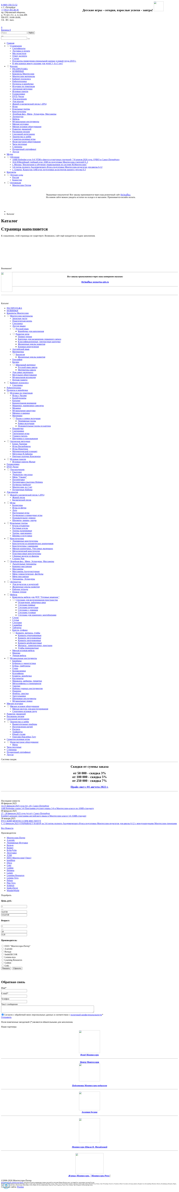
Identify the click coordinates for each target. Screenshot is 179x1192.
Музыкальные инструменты (25, 121)
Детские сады (16, 175)
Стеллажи (17, 622)
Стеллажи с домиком (28, 610)
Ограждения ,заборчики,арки (32, 602)
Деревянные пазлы (27, 421)
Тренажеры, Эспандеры (23, 579)
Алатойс (11, 840)
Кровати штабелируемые (30, 643)
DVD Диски (18, 96)
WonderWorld (13, 890)
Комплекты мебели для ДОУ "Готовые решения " (35, 597)
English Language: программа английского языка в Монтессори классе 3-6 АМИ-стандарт (43, 816)
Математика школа (27, 370)
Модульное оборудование (24, 375)
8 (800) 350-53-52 (9, 5)
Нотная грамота (19, 380)
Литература (17, 116)
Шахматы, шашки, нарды (24, 520)
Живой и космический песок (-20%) (29, 104)
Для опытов (18, 101)
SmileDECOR (10, 954)
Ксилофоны (18, 673)
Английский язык (20, 349)
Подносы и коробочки (23, 84)
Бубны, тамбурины (21, 666)
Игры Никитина (20, 449)
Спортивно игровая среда (24, 711)
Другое (15, 152)
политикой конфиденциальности (86, 1015)
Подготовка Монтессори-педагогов (89, 1085)
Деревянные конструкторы (25, 541)
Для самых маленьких (22, 372)
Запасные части (19, 318)
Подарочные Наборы (22, 489)
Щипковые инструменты (24, 698)
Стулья (15, 620)
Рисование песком (21, 131)
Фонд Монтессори (89, 1055)
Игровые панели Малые (23, 461)
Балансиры (17, 505)
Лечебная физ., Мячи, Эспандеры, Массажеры (34, 114)
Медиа (10, 154)
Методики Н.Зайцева (22, 454)
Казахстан (17, 180)
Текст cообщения (9, 1004)
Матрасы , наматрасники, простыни (35, 645)
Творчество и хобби (21, 136)
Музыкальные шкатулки (24, 410)
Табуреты (16, 627)
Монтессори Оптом (21, 185)
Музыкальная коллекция (24, 377)
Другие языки (19, 326)
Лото (14, 510)
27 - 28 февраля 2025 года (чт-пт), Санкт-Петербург (25, 813)
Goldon (10, 868)
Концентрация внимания (24, 403)
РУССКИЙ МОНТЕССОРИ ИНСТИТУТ (21, 821)
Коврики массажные (22, 566)
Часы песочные (19, 144)
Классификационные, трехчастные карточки (39, 341)
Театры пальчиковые (22, 530)
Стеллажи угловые (27, 612)
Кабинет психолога (21, 79)
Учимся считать (19, 436)
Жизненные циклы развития (31, 344)
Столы (15, 617)
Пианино (16, 691)
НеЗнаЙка (125, 195)
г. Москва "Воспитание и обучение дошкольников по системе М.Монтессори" (49, 164)
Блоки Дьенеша (19, 444)
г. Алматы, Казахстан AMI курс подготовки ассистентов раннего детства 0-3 (49, 169)
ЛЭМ (9, 855)
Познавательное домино (24, 518)
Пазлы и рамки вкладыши (28, 418)
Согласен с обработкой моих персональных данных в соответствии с (53, 1015)
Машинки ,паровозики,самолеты (28, 405)
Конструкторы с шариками (25, 546)
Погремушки (18, 479)
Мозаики (16, 408)
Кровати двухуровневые (29, 638)
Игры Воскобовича (21, 446)
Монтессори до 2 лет (22, 487)
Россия (15, 177)
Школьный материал (26, 365)
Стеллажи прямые (26, 605)
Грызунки (17, 472)
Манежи (16, 653)
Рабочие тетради (20, 589)
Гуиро (15, 668)
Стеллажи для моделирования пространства (37, 600)
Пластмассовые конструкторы (26, 553)
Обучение (14, 157)
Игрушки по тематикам (23, 86)
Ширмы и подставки (22, 535)
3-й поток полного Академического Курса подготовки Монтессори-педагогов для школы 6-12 (57, 167)
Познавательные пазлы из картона (34, 426)
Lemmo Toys (12, 878)
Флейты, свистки (20, 693)
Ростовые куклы (20, 528)
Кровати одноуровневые (29, 635)
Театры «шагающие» (22, 533)
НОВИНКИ (18, 71)
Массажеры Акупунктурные (26, 571)
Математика (18, 351)
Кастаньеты (17, 678)
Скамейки (17, 625)
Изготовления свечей (22, 727)
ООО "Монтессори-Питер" (17, 946)
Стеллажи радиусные (28, 607)
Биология (20, 354)
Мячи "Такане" (19, 477)
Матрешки (17, 415)
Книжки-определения (28, 346)
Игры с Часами (19, 395)
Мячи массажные (20, 576)
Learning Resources (15, 875)
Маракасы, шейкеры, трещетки (27, 681)
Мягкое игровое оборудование (26, 126)
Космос (15, 362)
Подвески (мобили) (21, 484)
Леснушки (12, 853)
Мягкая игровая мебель (23, 650)
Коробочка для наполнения (31, 331)
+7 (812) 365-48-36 (10, 10)
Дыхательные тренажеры (24, 564)
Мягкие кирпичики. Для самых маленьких (32, 548)
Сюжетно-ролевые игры (24, 139)
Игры (15, 106)
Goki (9, 865)
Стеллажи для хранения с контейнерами (37, 615)
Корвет (10, 848)
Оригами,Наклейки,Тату (24, 737)
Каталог (14, 66)
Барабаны (17, 661)
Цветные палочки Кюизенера (26, 456)
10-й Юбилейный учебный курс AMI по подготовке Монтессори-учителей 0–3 (50, 162)
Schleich (10, 885)
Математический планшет (24, 451)
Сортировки (18, 431)
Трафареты (17, 732)
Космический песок (21, 500)
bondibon (11, 860)
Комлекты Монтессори (23, 74)
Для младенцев (19, 99)
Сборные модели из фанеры (25, 556)
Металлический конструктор (26, 551)
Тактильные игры (20, 433)
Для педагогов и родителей (25, 584)
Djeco (9, 863)
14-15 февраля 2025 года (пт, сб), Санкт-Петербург (25, 806)
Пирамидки (17, 428)
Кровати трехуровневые (29, 640)
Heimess (10, 870)
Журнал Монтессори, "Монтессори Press (88, 1176)
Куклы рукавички (20, 525)
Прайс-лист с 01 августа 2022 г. (89, 786)
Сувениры (17, 146)
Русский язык (22, 329)
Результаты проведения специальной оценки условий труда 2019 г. (44, 61)
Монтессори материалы (23, 76)
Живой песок (18, 497)
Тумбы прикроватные (28, 648)
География (17, 359)
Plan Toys (11, 883)
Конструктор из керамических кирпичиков (32, 543)
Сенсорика (17, 323)
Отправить (6, 1017)
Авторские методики (22, 89)
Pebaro (10, 880)
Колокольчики (19, 671)
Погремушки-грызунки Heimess (27, 482)
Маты (15, 744)
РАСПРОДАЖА (20, 69)
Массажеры (17, 569)
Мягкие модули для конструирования (30, 709)
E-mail (4, 993)
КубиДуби (12, 850)
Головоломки (18, 94)
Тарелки (16, 686)
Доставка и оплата (21, 51)
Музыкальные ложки (22, 701)
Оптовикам (15, 183)
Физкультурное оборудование (26, 141)
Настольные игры (20, 513)
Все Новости (7, 828)
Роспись (16, 729)
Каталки (16, 400)
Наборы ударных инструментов (27, 688)
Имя (3, 988)
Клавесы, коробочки (22, 676)
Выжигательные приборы (24, 724)
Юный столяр (18, 734)
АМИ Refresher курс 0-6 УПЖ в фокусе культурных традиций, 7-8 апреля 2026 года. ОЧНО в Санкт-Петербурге (65, 159)
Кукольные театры (21, 109)
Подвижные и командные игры (27, 515)
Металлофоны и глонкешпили (26, 683)
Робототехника (19, 81)
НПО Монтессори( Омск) (19, 858)
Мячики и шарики (21, 413)
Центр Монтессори (89, 1062)
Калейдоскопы (19, 398)
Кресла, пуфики (20, 630)
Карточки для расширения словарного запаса (39, 339)
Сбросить (17, 968)
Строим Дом (18, 558)
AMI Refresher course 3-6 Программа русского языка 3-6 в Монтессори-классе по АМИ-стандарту (47, 808)
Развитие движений (21, 129)
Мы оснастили (19, 53)
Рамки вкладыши (26, 423)
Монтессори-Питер (16, 838)
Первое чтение (25, 336)
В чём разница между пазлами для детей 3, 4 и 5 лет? (37, 63)
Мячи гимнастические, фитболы (27, 574)
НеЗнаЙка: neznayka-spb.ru (95, 282)
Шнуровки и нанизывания (25, 438)
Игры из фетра (19, 508)
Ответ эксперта (19, 56)
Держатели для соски (22, 474)
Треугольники (19, 696)
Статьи (15, 58)
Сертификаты (18, 48)
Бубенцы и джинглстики (24, 663)
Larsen (10, 873)
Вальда (10, 845)
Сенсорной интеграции (23, 134)
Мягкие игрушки (20, 124)
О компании (16, 46)
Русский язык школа (27, 367)
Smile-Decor (12, 888)
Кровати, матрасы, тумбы (28, 633)
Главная (10, 43)
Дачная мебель (19, 655)
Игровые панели (20, 91)
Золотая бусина (89, 1112)
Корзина (6, 30)
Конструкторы (19, 111)
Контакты (11, 172)
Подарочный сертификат (24, 149)
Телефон (5, 999)
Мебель (15, 119)
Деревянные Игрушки (17, 843)
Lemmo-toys (10, 957)
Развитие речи (22, 334)
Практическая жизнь (22, 321)
